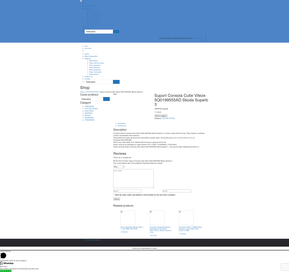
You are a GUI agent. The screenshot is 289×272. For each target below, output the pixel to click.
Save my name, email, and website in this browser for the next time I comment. (145, 195)
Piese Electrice (94, 17)
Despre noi (88, 26)
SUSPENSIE (89, 117)
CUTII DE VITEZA (92, 92)
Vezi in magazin (161, 116)
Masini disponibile (91, 6)
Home (87, 3)
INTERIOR (88, 113)
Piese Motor (93, 10)
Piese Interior (94, 24)
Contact (87, 28)
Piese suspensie (95, 19)
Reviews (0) (122, 125)
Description (122, 123)
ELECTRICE (89, 111)
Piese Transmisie (95, 22)
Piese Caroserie (95, 15)
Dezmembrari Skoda (93, 240)
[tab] (163, 123)
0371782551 (198, 38)
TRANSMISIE (89, 120)
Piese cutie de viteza (96, 13)
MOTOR (87, 115)
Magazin (88, 8)
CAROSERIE (89, 106)
